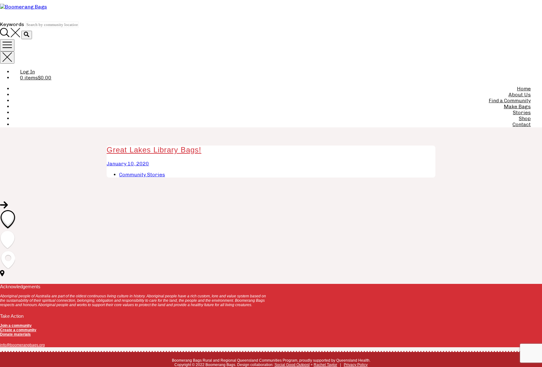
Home (524, 89)
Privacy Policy (356, 365)
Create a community (18, 330)
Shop (525, 118)
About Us (519, 95)
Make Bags (517, 106)
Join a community (16, 325)
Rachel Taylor (325, 365)
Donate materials (15, 334)
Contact (522, 124)
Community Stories (142, 175)
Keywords (12, 24)
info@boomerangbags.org (22, 345)
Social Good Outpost (292, 365)
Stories (522, 112)
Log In (27, 72)
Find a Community (510, 101)
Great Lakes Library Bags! (154, 150)
